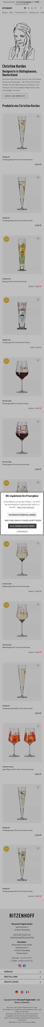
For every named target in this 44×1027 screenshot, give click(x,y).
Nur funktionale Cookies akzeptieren (23, 520)
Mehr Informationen (25, 507)
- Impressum (22, 531)
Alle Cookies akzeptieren (22, 526)
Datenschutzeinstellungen (22, 515)
